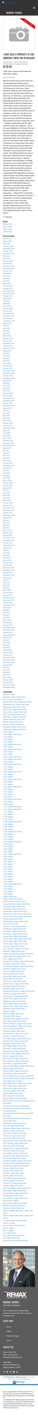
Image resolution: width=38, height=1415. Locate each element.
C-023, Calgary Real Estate (12, 744)
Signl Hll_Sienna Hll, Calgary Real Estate (17, 1141)
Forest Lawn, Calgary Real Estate (14, 981)
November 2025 (8, 249)
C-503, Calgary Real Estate (12, 854)
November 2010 (8, 630)
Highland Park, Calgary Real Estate (15, 1006)
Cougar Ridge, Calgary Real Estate (15, 936)
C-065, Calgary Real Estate (12, 772)
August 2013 (7, 548)
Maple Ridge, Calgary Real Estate (15, 1046)
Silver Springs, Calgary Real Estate (15, 1143)
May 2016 (6, 475)
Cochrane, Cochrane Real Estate (14, 926)
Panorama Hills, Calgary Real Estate (15, 1071)
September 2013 (9, 545)
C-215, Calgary (8, 784)
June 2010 (6, 642)
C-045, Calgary (8, 762)
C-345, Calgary (8, 802)
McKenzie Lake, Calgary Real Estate (15, 1051)
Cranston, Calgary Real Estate (13, 946)
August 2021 (7, 351)
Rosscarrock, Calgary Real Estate (15, 1088)
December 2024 (8, 266)
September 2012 (9, 575)
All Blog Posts (8, 224)
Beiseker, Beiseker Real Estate (14, 719)
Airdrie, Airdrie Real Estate (12, 699)
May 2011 (6, 615)
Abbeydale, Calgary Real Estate (14, 697)
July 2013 (6, 550)
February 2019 (8, 423)
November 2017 (8, 443)
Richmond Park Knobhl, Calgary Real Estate (18, 1078)
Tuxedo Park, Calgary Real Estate (15, 1183)
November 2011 (8, 600)
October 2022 (7, 318)
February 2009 (8, 680)
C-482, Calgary (8, 824)
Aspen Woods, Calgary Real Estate (15, 712)
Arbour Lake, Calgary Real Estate (14, 709)
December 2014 (8, 508)
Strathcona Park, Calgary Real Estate (16, 1163)
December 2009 (8, 657)
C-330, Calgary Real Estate (12, 799)
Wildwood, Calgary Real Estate (13, 1208)
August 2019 (7, 408)
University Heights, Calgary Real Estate (17, 1188)
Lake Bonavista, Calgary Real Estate (16, 1033)
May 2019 (6, 416)
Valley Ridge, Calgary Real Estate (14, 1191)
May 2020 (6, 388)
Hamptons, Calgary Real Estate (14, 994)
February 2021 (8, 366)
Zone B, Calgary (8, 1228)
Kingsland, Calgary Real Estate (14, 1031)
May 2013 (6, 555)
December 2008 (8, 685)
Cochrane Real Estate (10, 924)
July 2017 (6, 451)
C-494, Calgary (8, 839)
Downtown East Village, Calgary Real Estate (18, 961)
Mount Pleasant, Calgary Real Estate (16, 1061)
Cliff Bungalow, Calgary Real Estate (15, 921)
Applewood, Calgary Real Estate (14, 707)
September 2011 (9, 605)
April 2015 (6, 498)
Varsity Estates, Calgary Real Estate (15, 1193)
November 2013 (8, 540)
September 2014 (9, 515)
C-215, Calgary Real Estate (12, 787)
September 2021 (9, 348)
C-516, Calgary (8, 869)
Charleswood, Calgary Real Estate (15, 911)
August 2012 (7, 578)
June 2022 (6, 328)
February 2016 (8, 483)
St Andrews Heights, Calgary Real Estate (17, 1161)
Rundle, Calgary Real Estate (13, 1093)
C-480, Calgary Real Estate (12, 822)
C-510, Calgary (8, 861)
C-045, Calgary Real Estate (12, 764)
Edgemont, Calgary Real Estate (14, 969)
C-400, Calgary (8, 804)
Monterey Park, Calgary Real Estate (15, 1058)
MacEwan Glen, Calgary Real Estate (15, 1041)
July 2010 (6, 640)
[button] (4, 1372)
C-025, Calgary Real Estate (12, 749)
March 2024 (7, 283)
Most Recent (7, 239)
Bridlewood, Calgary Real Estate (14, 729)
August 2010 (7, 637)
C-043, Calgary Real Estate (12, 759)
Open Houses (8, 229)
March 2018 (7, 438)
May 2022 (6, 331)
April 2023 (6, 303)
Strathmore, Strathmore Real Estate (16, 1166)
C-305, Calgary (8, 797)
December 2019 (8, 398)
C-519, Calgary (8, 876)
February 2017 (8, 463)
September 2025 (9, 254)
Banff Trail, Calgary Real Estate (14, 714)
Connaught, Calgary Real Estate (14, 931)
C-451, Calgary (8, 814)
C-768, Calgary (8, 894)
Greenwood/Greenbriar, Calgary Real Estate (18, 991)
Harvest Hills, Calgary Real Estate (15, 999)
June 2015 (6, 493)
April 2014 (6, 528)
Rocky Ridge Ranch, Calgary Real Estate (17, 1083)
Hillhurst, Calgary (9, 1011)
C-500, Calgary (8, 849)
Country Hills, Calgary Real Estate (15, 941)
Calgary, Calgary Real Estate (13, 899)
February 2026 (8, 246)
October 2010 (7, 633)
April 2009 (6, 675)
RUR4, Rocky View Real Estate (13, 1096)
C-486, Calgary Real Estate (12, 832)
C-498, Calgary (8, 847)
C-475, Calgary (8, 817)
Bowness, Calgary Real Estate (13, 724)
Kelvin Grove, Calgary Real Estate (15, 1021)
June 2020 (6, 386)
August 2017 (7, 448)
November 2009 (8, 660)
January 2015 (7, 505)
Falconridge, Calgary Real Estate (14, 976)
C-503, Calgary (8, 852)
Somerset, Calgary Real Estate (18, 64)
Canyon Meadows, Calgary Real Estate (16, 904)
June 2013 (6, 553)
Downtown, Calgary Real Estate (14, 964)
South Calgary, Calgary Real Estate (15, 1153)
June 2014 (6, 523)
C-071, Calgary (8, 777)
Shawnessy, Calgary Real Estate (14, 1136)
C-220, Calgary (8, 789)
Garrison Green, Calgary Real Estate (16, 984)
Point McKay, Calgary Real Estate (14, 1073)
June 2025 (6, 256)
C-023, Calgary (8, 742)
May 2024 (6, 278)
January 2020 (7, 396)
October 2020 (8, 376)
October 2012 (7, 573)
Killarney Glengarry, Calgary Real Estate (17, 1024)
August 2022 (7, 323)
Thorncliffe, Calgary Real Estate (14, 1178)
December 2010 (8, 628)
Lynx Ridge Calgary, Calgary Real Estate (17, 1039)
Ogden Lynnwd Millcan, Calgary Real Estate (18, 1066)
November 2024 (8, 268)
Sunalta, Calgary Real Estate (13, 1168)
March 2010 (7, 650)
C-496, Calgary (8, 844)
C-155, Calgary (8, 782)
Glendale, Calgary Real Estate (13, 989)
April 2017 (6, 458)
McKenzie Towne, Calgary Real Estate (16, 1053)
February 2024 (8, 286)
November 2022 (8, 316)
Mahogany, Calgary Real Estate (14, 1044)
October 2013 (7, 543)
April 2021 (6, 361)
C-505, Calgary (8, 856)
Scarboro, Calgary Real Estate (13, 1131)
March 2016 (7, 480)
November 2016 (8, 465)
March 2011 (7, 620)
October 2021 (7, 346)
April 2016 (6, 478)
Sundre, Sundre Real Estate (13, 1171)
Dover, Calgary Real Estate (12, 959)
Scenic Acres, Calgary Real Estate (15, 1133)
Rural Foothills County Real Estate (15, 1098)
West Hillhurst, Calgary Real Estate (15, 1198)
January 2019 (7, 426)
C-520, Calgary (8, 879)
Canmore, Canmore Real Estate (14, 901)
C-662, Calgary (8, 881)
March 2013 (7, 560)
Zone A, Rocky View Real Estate (14, 1225)
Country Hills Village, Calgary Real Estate (17, 939)
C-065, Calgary (8, 769)
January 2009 (7, 682)
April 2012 (6, 588)
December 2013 (8, 538)
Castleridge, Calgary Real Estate (14, 909)
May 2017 (6, 456)
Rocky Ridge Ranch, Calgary (13, 1081)
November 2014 (8, 510)
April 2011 (6, 618)
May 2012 (6, 585)
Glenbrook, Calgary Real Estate (14, 986)
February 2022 (8, 338)
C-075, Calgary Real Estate (12, 779)
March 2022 (7, 336)
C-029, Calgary (8, 752)
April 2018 (6, 436)
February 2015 (8, 503)
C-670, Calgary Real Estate (12, 884)
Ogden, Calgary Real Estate (12, 1068)
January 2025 (7, 263)
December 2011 (8, 598)
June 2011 (6, 613)
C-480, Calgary (8, 819)
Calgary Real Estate (10, 896)
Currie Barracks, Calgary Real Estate (16, 949)
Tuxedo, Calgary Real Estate (13, 1186)
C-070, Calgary (8, 774)
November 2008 (8, 687)
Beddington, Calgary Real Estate (14, 717)
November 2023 (8, 293)
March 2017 (7, 460)
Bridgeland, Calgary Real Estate (14, 727)
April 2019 (6, 418)
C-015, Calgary (8, 737)
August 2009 (7, 665)
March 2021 (7, 363)
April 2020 (6, 391)
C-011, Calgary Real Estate (12, 734)
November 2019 (8, 401)
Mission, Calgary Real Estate (13, 1056)
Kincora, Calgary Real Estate (13, 1029)
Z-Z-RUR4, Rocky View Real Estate (15, 1221)
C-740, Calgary (8, 889)
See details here (9, 77)
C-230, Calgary (8, 792)
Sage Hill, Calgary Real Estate (13, 1126)
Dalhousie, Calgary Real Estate (14, 951)
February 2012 (8, 593)
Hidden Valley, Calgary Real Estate (15, 1004)
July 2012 (6, 580)
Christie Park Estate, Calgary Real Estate (17, 916)
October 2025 (7, 251)
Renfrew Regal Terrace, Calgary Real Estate (18, 1076)
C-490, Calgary (8, 834)
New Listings (7, 226)
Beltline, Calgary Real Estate (13, 722)
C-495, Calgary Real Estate (12, 842)
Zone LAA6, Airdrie (9, 1233)
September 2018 (9, 428)
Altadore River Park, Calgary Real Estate (17, 702)
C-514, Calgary (8, 867)
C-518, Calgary (8, 874)
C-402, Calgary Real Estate (12, 807)
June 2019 (6, 413)
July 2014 (6, 520)
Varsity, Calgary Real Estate (12, 1196)
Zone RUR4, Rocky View (11, 1238)
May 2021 (6, 358)
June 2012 (6, 583)
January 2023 (7, 311)
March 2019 (7, 421)
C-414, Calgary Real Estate (12, 809)
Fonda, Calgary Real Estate (12, 979)
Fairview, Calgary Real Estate (13, 974)
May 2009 (6, 672)
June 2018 (6, 433)
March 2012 (7, 590)
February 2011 (8, 623)
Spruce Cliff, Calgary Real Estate (14, 1158)
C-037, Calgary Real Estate (12, 757)
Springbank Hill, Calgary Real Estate (16, 1156)
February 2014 (8, 533)
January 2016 (7, 485)
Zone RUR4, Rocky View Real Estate (15, 1240)
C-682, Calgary (8, 886)
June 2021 (6, 356)
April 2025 (6, 259)
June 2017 (6, 453)
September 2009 (9, 662)
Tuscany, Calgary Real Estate (13, 1181)
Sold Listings (7, 232)
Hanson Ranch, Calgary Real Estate (15, 996)
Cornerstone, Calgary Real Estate (15, 934)
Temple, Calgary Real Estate (13, 1176)
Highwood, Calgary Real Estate (14, 1009)
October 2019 (7, 403)
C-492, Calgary (8, 837)
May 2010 (6, 645)
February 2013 (8, 563)
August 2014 (7, 518)
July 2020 (6, 383)
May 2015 (6, 495)
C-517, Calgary (8, 871)
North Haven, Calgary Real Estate (15, 1063)
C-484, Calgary (8, 827)
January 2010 (7, 655)
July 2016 (6, 470)
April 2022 (6, 333)
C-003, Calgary (8, 732)
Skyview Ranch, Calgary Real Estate (15, 1148)
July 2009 (6, 667)
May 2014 (6, 525)
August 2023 (7, 298)
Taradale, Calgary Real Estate (13, 1173)
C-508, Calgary (8, 859)
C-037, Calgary (8, 754)
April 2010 (6, 648)
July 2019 (6, 411)
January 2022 (7, 341)
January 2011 (7, 625)
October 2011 (7, 603)
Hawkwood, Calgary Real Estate (14, 1001)
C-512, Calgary (8, 864)
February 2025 (8, 261)
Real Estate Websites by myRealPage (19, 1379)
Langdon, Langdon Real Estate (14, 1036)
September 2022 (9, 321)
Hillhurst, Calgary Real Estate (13, 1014)
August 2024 (7, 273)
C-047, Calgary (8, 767)
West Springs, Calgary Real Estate (15, 1203)
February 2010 (8, 652)
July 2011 (6, 610)
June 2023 (6, 301)
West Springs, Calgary (11, 1201)
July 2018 (6, 431)
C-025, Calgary (8, 747)
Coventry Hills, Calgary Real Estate (15, 944)
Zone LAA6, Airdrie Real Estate (14, 1236)
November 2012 (8, 570)
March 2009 (7, 677)
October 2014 (7, 513)
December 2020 (8, 371)
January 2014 (7, 535)
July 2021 (6, 353)
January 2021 (7, 368)
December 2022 (8, 313)
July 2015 (6, 490)
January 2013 (7, 565)
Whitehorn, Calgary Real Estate (14, 1206)
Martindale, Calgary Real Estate (14, 1048)
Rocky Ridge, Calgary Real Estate (14, 1086)
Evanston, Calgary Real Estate (13, 971)
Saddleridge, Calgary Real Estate (14, 1123)
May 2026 (6, 244)
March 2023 (7, 306)
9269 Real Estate (9, 694)
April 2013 (6, 558)
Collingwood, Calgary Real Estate (14, 929)
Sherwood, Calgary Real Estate (14, 1138)
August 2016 (7, 468)
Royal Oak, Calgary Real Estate (14, 1091)
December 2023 (8, 291)
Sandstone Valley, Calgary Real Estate (16, 1128)
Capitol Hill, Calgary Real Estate (14, 906)
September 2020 (9, 378)
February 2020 (8, 393)
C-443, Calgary (8, 812)
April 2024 (6, 281)
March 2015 (7, 500)
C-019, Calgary (8, 739)
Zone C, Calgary (8, 1230)
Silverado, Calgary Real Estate (13, 1146)
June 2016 (6, 473)
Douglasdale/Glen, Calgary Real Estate (16, 956)
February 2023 (8, 308)
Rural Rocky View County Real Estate (16, 1106)
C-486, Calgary (8, 829)
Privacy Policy (31, 1377)
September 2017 (9, 445)
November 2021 (8, 343)
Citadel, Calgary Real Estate (13, 919)
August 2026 (7, 241)
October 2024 (8, 271)
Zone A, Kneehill (9, 1223)
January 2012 (7, 595)
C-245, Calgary (8, 794)
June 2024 (6, 276)
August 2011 (7, 608)
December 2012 (8, 568)
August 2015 (7, 488)
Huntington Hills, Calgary (12, 1016)
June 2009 (6, 670)
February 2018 (8, 440)
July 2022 (6, 326)
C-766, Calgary (8, 891)
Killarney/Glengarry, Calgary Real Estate (17, 1026)
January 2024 (7, 288)
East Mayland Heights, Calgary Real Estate (18, 966)
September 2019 (9, 406)
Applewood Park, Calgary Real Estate (16, 704)
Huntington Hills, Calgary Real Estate (16, 1019)
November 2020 (8, 373)
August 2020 (7, 381)
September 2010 (9, 635)
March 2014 (7, 530)
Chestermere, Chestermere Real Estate (17, 914)
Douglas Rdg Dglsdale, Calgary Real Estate (18, 954)
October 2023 (7, 296)
